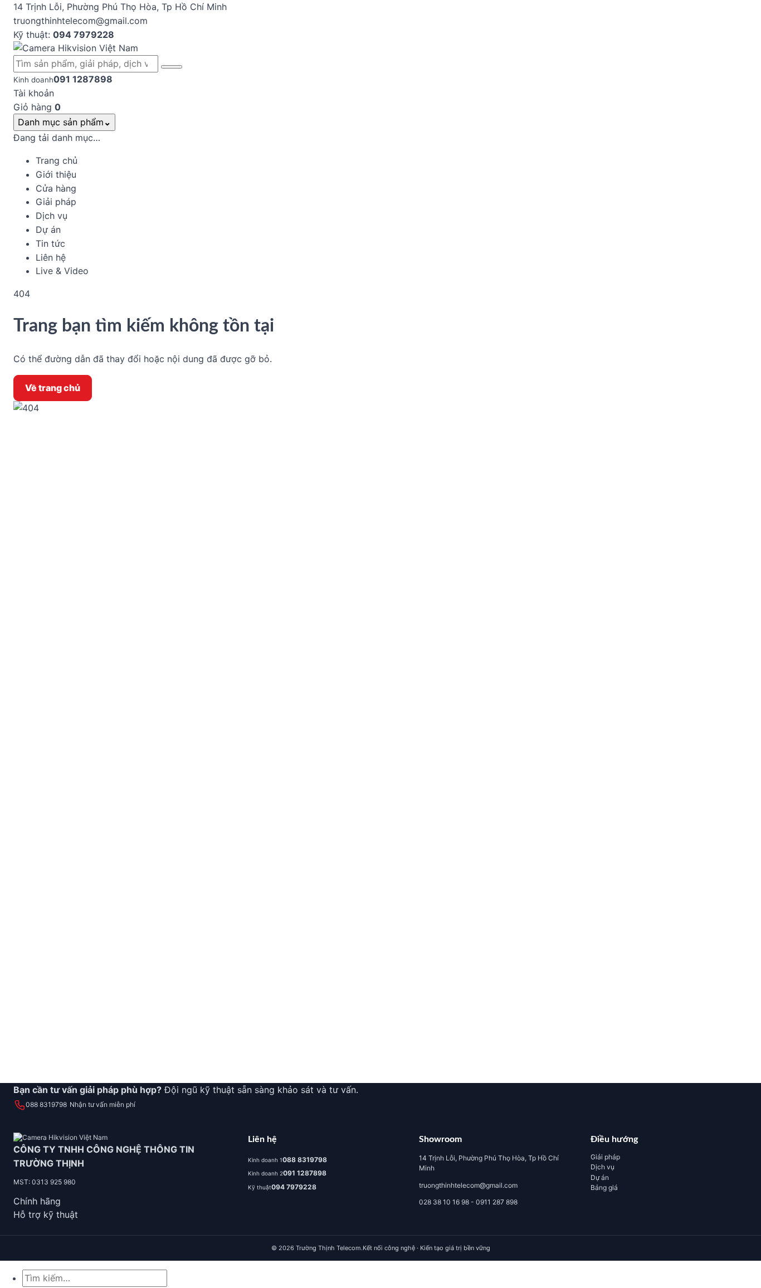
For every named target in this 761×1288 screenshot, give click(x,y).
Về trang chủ (52, 387)
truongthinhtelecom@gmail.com (468, 1185)
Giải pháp (605, 1157)
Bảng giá (604, 1187)
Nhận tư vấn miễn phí (102, 1104)
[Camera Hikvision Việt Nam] (380, 48)
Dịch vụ (602, 1167)
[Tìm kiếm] (171, 67)
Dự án (600, 1177)
